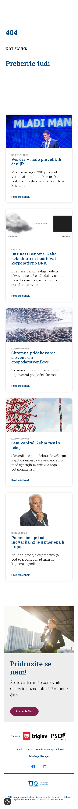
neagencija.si (57, 799)
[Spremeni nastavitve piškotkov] (7, 801)
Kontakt (30, 749)
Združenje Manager (39, 756)
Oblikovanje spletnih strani (21, 797)
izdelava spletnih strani (48, 797)
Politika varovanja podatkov (50, 749)
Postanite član (24, 711)
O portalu (18, 749)
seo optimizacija (40, 799)
